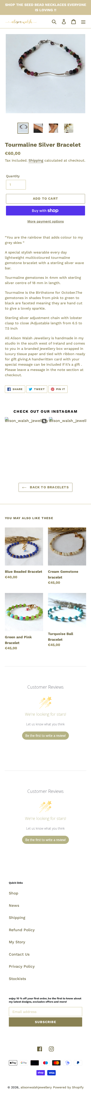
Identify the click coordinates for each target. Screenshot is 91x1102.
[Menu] (83, 21)
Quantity (13, 176)
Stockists (17, 978)
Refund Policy (22, 930)
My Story (17, 942)
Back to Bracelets (49, 487)
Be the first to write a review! (45, 735)
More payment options (45, 221)
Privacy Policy (22, 966)
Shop (13, 893)
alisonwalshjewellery (36, 1087)
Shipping (35, 160)
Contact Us (19, 954)
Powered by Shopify (68, 1087)
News (14, 905)
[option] (23, 128)
